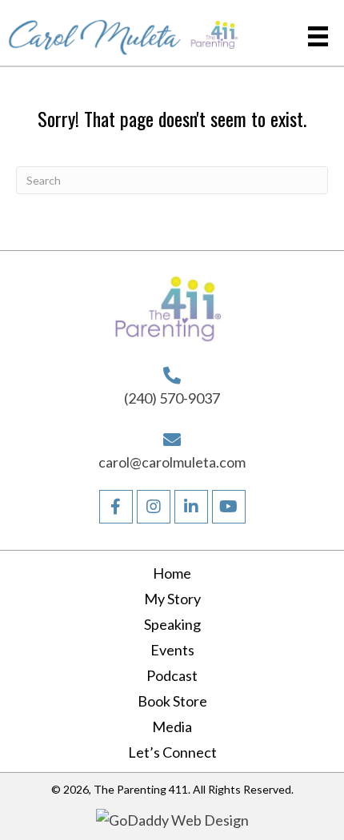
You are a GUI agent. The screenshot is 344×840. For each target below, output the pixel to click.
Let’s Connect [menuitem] (172, 752)
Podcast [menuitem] (172, 675)
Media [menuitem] (172, 726)
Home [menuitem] (172, 573)
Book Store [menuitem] (172, 701)
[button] (116, 507)
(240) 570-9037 (172, 398)
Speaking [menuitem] (172, 624)
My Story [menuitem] (172, 598)
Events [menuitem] (172, 650)
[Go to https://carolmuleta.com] (95, 33)
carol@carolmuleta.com (172, 462)
